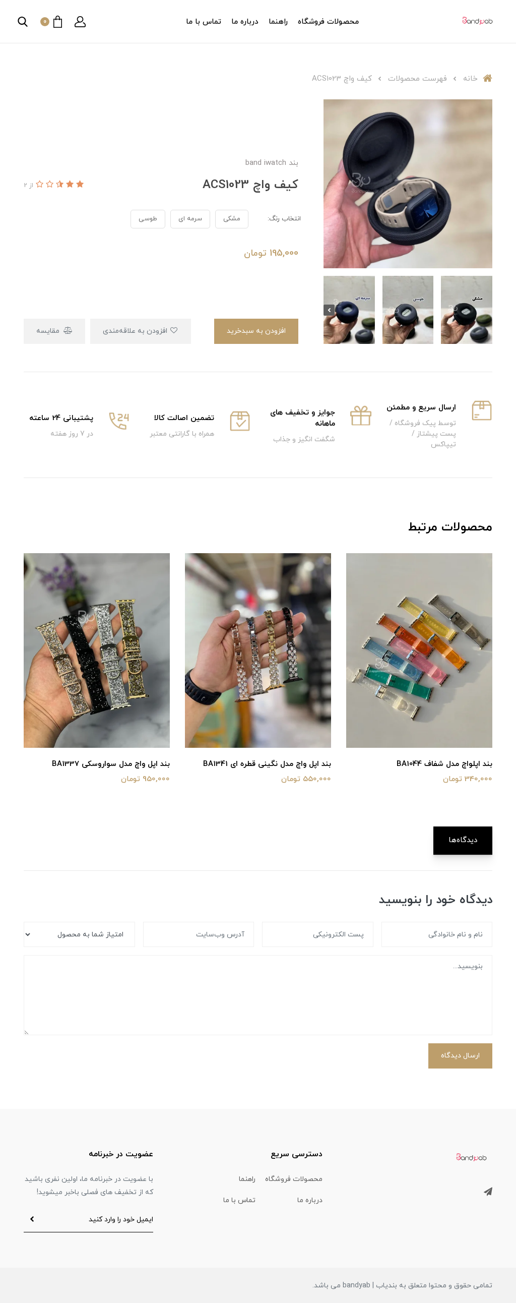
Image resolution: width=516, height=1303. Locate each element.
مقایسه (48, 331)
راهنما (278, 22)
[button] (80, 21)
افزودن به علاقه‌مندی (136, 331)
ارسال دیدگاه (460, 1055)
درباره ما (245, 22)
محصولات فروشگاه (328, 22)
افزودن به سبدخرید (256, 331)
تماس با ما (203, 22)
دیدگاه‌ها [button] (462, 840)
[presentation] (486, 310)
